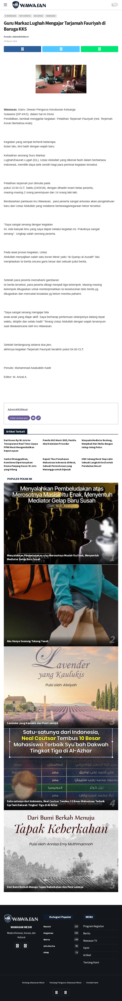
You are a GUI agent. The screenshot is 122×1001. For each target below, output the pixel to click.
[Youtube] (17, 946)
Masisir (61, 926)
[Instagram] (25, 946)
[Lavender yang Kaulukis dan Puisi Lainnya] (61, 687)
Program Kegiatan (93, 926)
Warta (61, 939)
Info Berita (25, 16)
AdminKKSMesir (18, 409)
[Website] (38, 418)
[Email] (33, 418)
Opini (86, 948)
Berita (86, 933)
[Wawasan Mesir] (51, 4)
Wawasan (50, 16)
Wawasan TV (90, 940)
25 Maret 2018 (10, 41)
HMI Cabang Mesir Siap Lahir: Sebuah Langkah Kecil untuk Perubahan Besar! (97, 462)
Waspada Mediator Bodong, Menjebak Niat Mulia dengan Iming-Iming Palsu (97, 444)
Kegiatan (38, 16)
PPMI (61, 952)
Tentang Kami (91, 962)
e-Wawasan (10, 16)
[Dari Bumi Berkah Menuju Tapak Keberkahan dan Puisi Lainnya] (61, 851)
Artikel (87, 955)
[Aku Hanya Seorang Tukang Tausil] (61, 605)
